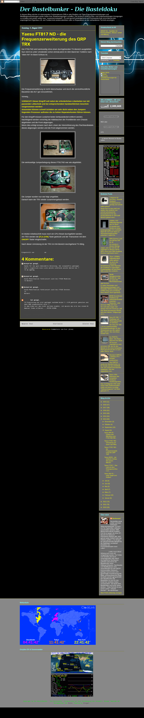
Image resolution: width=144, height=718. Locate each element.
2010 (105, 507)
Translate (116, 60)
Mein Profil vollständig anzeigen (111, 593)
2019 (105, 402)
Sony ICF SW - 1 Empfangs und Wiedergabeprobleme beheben (115, 319)
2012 (105, 501)
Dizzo (70, 703)
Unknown (27, 300)
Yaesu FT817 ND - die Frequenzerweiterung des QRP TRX (110, 450)
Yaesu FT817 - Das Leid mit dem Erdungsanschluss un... (110, 468)
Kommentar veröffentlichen (34, 315)
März (107, 492)
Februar (108, 495)
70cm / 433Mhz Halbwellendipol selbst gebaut (114, 258)
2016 (105, 410)
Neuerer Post (27, 324)
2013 (105, 419)
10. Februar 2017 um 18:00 (34, 272)
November (108, 421)
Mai (106, 486)
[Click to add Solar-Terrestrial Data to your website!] (111, 187)
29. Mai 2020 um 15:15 (33, 296)
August (107, 430)
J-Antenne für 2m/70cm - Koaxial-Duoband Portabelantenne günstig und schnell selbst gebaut (111, 202)
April (106, 489)
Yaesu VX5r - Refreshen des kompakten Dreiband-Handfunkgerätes (115, 378)
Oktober (108, 424)
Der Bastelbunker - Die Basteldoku (68, 9)
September (109, 427)
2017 (105, 407)
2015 (105, 413)
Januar (107, 498)
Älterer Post (88, 324)
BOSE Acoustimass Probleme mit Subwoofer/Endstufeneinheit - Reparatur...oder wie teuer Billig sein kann (111, 300)
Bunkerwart (116, 518)
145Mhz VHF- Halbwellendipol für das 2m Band (115, 222)
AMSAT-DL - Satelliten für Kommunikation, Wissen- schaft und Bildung (111, 32)
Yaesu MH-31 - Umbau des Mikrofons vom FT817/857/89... (110, 435)
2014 (105, 416)
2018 (105, 405)
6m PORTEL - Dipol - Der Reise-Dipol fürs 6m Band (115, 338)
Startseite (58, 324)
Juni (106, 483)
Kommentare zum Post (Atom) (62, 329)
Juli (106, 481)
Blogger (86, 703)
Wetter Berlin (105, 72)
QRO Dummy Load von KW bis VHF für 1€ (115, 240)
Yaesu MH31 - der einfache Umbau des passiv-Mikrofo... (110, 459)
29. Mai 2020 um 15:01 (33, 283)
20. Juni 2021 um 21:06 (33, 311)
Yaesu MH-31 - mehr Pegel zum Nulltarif (110, 475)
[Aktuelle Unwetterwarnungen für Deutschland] (110, 79)
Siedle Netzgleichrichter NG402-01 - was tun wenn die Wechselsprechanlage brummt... (111, 279)
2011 (105, 504)
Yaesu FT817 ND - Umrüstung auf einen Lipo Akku (110, 442)
